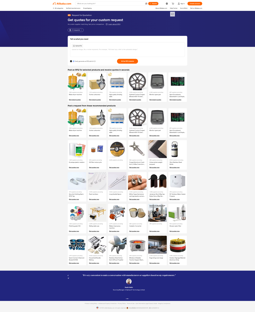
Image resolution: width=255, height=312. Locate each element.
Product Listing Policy (91, 303)
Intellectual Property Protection (107, 303)
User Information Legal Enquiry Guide (146, 303)
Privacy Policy (122, 303)
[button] (146, 3)
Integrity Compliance (164, 303)
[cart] (173, 4)
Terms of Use (131, 303)
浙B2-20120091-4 (154, 308)
